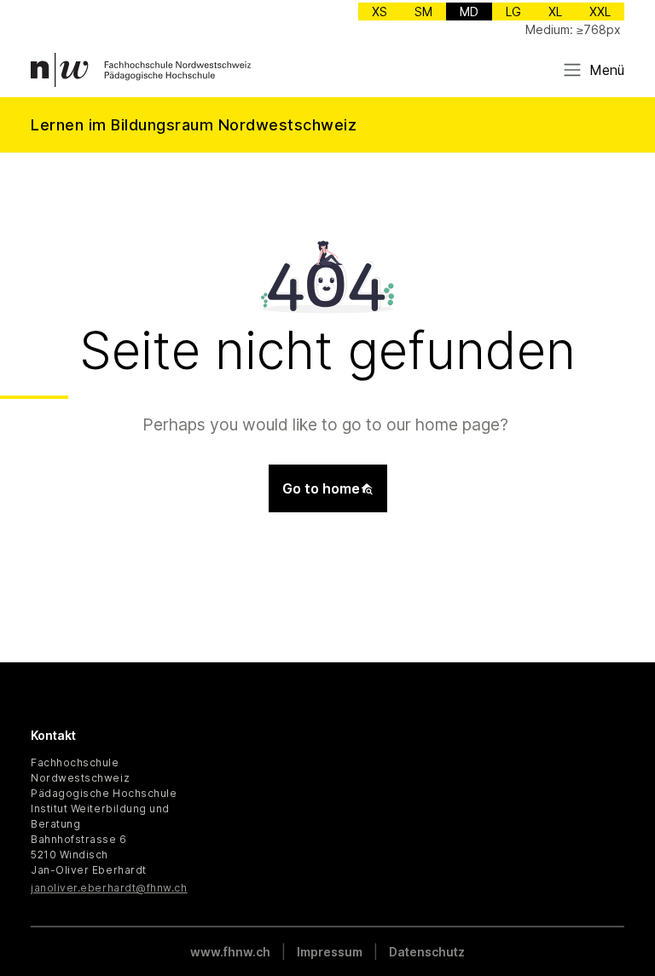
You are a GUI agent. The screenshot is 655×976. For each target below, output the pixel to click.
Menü (606, 69)
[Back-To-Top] (621, 920)
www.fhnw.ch (230, 951)
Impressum (329, 951)
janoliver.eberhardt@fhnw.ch (109, 887)
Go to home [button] (321, 488)
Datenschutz (427, 951)
